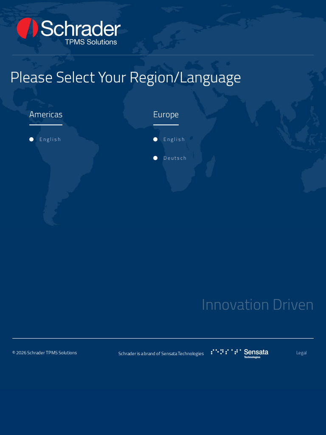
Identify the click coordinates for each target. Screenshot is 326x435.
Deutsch (175, 158)
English (50, 139)
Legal (301, 352)
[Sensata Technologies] (239, 354)
